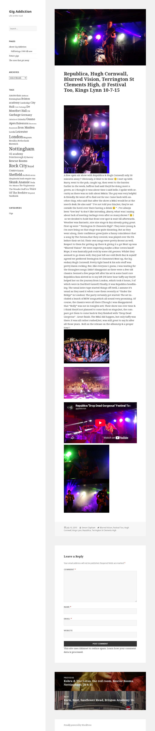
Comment (70, 569)
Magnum (27, 137)
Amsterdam (15, 95)
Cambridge (25, 103)
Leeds (12, 131)
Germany (26, 115)
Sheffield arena (28, 175)
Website (68, 630)
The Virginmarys (27, 185)
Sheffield (15, 174)
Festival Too (118, 527)
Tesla (32, 182)
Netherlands (23, 141)
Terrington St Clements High (104, 530)
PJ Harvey (28, 157)
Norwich (13, 143)
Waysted (31, 193)
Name (67, 607)
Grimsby (22, 119)
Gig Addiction (20, 11)
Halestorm (22, 123)
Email (68, 618)
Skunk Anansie (19, 182)
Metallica (13, 141)
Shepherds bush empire (20, 178)
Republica (86, 530)
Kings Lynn (77, 530)
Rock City (18, 165)
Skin (33, 178)
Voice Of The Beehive (22, 190)
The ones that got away (19, 60)
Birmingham (15, 98)
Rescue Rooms (18, 161)
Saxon (20, 170)
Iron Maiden (26, 127)
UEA (27, 189)
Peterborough (16, 157)
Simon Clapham (88, 527)
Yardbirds (13, 196)
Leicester (22, 131)
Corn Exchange (20, 107)
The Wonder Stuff (17, 189)
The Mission (14, 185)
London (16, 136)
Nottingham (21, 149)
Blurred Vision (106, 527)
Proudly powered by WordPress (77, 725)
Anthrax (24, 95)
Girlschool (13, 119)
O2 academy (16, 154)
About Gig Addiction (17, 46)
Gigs (11, 213)
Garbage (15, 115)
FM (28, 111)
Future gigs (14, 56)
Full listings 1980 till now (21, 51)
